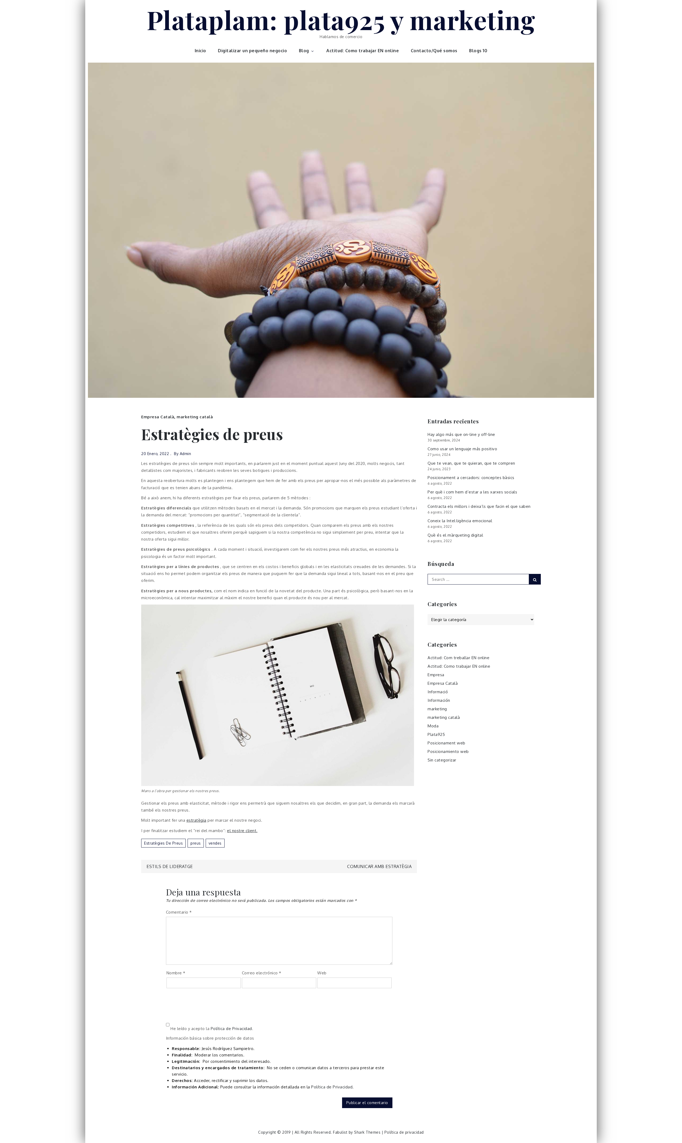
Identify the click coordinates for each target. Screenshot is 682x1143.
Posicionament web (446, 742)
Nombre (176, 972)
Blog (304, 50)
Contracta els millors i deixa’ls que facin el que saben (479, 506)
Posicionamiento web (448, 751)
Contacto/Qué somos (434, 50)
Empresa (436, 674)
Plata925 (436, 734)
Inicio (200, 50)
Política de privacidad (404, 1132)
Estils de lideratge (170, 866)
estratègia (196, 820)
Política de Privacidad (231, 1028)
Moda (433, 725)
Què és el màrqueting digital (455, 535)
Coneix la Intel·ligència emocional (460, 520)
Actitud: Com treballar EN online (458, 657)
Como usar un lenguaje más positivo (462, 448)
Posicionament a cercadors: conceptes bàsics (471, 477)
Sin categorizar (442, 760)
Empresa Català (157, 416)
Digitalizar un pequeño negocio (252, 50)
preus (195, 843)
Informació (438, 691)
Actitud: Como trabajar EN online (362, 50)
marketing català (195, 416)
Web (322, 972)
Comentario (179, 912)
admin (185, 453)
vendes (215, 843)
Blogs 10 (478, 50)
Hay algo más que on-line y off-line (461, 434)
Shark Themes (368, 1132)
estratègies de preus (163, 843)
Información (439, 700)
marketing (437, 708)
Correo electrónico (261, 972)
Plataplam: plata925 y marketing (341, 19)
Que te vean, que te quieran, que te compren (471, 463)
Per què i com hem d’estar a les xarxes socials (472, 492)
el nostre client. (242, 830)
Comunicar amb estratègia (379, 866)
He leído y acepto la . (211, 1028)
